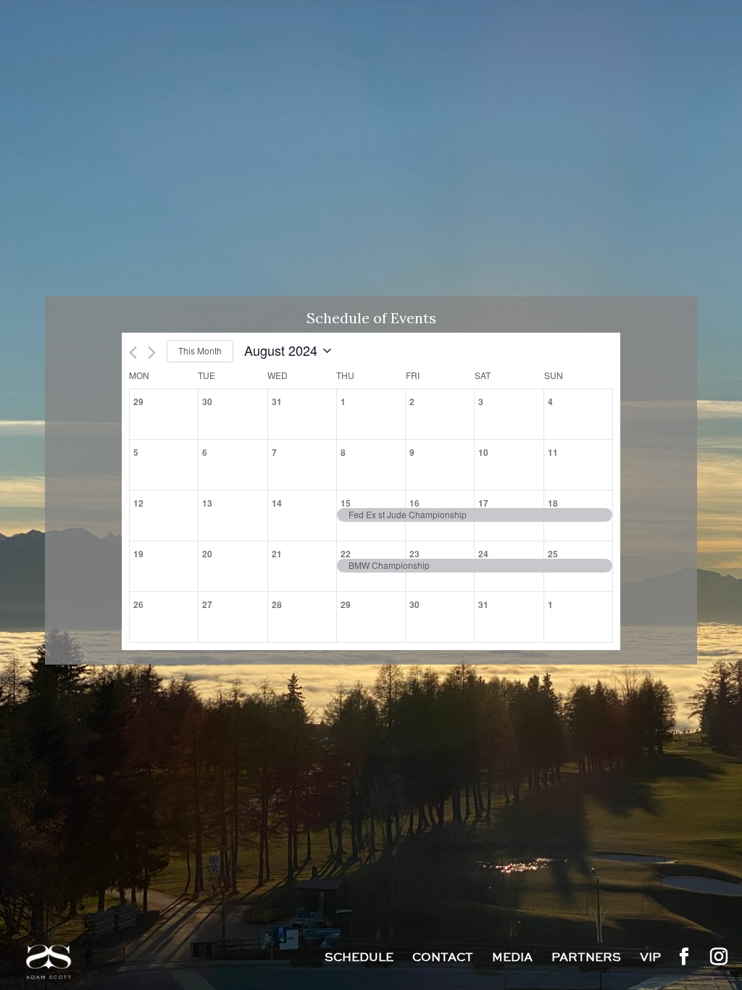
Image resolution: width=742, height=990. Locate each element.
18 (553, 502)
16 (414, 502)
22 (346, 553)
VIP (650, 959)
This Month (200, 350)
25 (553, 553)
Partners (586, 959)
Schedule (359, 959)
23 (414, 553)
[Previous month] (133, 352)
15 (346, 502)
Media (512, 959)
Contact (442, 959)
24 (483, 553)
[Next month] (152, 352)
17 (483, 502)
